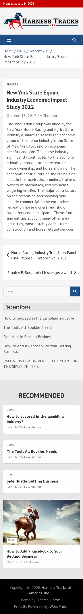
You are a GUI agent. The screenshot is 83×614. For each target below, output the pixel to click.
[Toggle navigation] (9, 40)
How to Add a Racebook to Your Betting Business (34, 554)
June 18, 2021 (16, 427)
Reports (12, 84)
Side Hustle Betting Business (27, 336)
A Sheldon (48, 115)
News (10, 410)
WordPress (59, 606)
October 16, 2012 (21, 115)
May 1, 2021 (15, 562)
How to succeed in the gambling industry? (39, 318)
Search (75, 291)
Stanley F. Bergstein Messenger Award (39, 272)
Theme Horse (48, 599)
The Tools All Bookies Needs (27, 327)
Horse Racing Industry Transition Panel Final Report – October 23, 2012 (43, 255)
